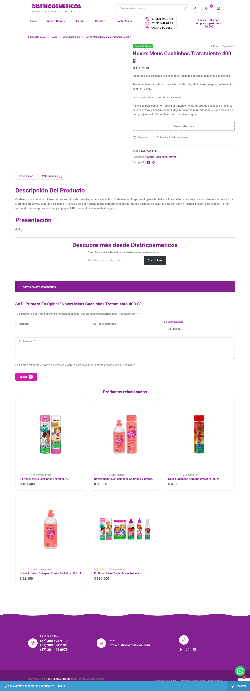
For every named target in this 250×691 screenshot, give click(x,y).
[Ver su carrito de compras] (218, 8)
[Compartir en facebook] (148, 162)
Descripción (26, 176)
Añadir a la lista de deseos (174, 137)
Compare (143, 137)
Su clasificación (174, 321)
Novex (54, 37)
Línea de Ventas (49, 636)
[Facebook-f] (180, 649)
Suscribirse (155, 260)
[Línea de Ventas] (33, 643)
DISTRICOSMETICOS (58, 679)
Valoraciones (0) (52, 176)
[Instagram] (187, 649)
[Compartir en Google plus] (153, 162)
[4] (207, 8)
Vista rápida (79, 421)
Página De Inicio (37, 37)
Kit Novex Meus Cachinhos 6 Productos (118, 573)
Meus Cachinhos (71, 37)
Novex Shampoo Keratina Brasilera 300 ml (194, 479)
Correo (112, 640)
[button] (240, 671)
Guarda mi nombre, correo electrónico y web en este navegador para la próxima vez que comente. (77, 365)
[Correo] (101, 643)
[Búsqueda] (185, 8)
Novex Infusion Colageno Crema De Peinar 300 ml (50, 573)
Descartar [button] (240, 686)
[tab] (26, 176)
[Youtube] (194, 649)
